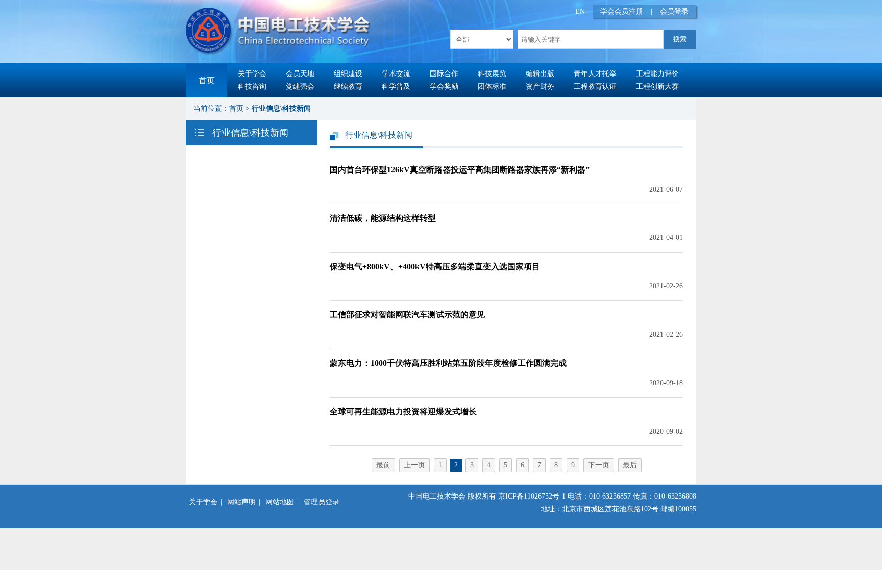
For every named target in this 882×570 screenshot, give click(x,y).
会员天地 (300, 74)
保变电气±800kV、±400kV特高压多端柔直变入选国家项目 (435, 266)
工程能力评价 (657, 74)
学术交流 (396, 74)
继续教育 (348, 86)
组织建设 (348, 74)
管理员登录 (321, 502)
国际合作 (444, 74)
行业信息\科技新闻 (281, 108)
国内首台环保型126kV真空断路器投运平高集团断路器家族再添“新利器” (460, 169)
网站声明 (241, 502)
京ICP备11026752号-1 (532, 496)
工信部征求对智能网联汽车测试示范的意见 (407, 314)
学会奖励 (444, 86)
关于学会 (252, 74)
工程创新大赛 (657, 86)
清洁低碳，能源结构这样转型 (383, 218)
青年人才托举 (595, 74)
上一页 (414, 465)
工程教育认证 (595, 86)
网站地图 (279, 502)
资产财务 (540, 86)
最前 (383, 465)
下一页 (598, 465)
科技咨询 (252, 86)
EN (580, 11)
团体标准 (492, 86)
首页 (207, 80)
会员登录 (674, 11)
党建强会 (300, 86)
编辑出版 (540, 74)
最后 (630, 465)
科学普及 (396, 86)
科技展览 (492, 74)
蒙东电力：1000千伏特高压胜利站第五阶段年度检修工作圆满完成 (448, 363)
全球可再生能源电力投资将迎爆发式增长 (403, 411)
